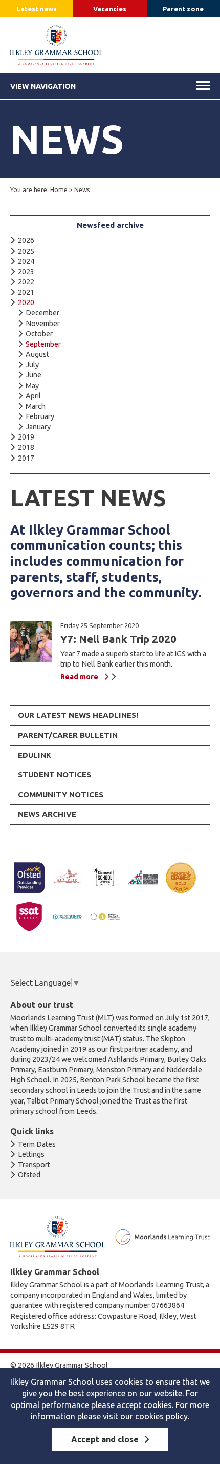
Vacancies (109, 8)
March (36, 406)
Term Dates (37, 1144)
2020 (26, 302)
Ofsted (29, 1175)
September (43, 344)
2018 (26, 447)
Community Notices (60, 794)
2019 (26, 437)
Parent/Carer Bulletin (68, 735)
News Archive (47, 814)
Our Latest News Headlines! (78, 715)
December (42, 313)
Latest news (36, 8)
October (39, 334)
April (33, 396)
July (32, 364)
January (38, 427)
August (37, 354)
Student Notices (54, 774)
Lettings (31, 1154)
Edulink (34, 755)
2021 (26, 292)
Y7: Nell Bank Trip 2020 (118, 639)
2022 (26, 282)
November (43, 323)
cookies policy (161, 1416)
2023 (26, 272)
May (32, 386)
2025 (26, 251)
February (40, 416)
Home (59, 189)
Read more (79, 677)
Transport (34, 1165)
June (33, 375)
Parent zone (183, 8)
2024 (26, 261)
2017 (26, 458)
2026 (26, 240)
